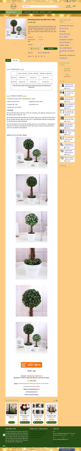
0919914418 (20, 1)
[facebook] (68, 1)
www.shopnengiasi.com (58, 443)
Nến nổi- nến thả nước (64, 34)
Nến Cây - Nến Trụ (63, 28)
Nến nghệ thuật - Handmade (66, 39)
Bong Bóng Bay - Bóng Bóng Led (67, 55)
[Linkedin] (39, 56)
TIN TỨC (42, 12)
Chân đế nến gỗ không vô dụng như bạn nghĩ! (69, 151)
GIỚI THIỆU (35, 12)
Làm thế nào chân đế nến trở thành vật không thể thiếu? (70, 92)
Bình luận (15, 60)
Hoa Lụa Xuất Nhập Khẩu (25, 15)
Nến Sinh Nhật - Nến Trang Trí (66, 25)
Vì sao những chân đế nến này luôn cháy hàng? (69, 138)
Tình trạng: (30, 37)
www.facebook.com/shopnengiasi (61, 441)
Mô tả (8, 60)
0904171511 (13, 1)
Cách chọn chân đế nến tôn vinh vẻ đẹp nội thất (69, 118)
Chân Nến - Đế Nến (64, 45)
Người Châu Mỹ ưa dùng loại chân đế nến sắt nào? (69, 158)
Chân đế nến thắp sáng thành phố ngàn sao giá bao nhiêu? (69, 85)
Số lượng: (30, 44)
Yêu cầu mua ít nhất (31, 40)
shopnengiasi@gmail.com (30, 1)
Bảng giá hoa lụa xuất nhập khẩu (11, 416)
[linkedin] (75, 1)
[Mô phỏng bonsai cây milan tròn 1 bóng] (13, 6)
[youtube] (73, 1)
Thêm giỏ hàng (35, 48)
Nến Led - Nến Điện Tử (64, 42)
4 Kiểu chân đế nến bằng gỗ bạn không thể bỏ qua (69, 98)
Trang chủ (7, 15)
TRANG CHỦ (27, 12)
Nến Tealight (62, 31)
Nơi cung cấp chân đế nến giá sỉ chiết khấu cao (69, 112)
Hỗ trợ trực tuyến (66, 449)
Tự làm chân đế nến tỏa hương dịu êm (69, 105)
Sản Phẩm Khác (63, 58)
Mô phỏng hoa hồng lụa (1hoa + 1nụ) (38, 416)
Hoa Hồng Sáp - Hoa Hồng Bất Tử (66, 51)
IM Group (32, 449)
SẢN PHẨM (14, 15)
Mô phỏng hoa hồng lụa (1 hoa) (24, 416)
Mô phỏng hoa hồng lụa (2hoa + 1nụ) (51, 416)
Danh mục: (30, 52)
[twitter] (70, 1)
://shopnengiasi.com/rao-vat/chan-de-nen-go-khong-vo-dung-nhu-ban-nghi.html (69, 145)
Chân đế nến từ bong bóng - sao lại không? (70, 131)
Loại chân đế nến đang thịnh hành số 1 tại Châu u (69, 125)
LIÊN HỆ (49, 12)
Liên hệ (51, 48)
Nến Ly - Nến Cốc (63, 37)
